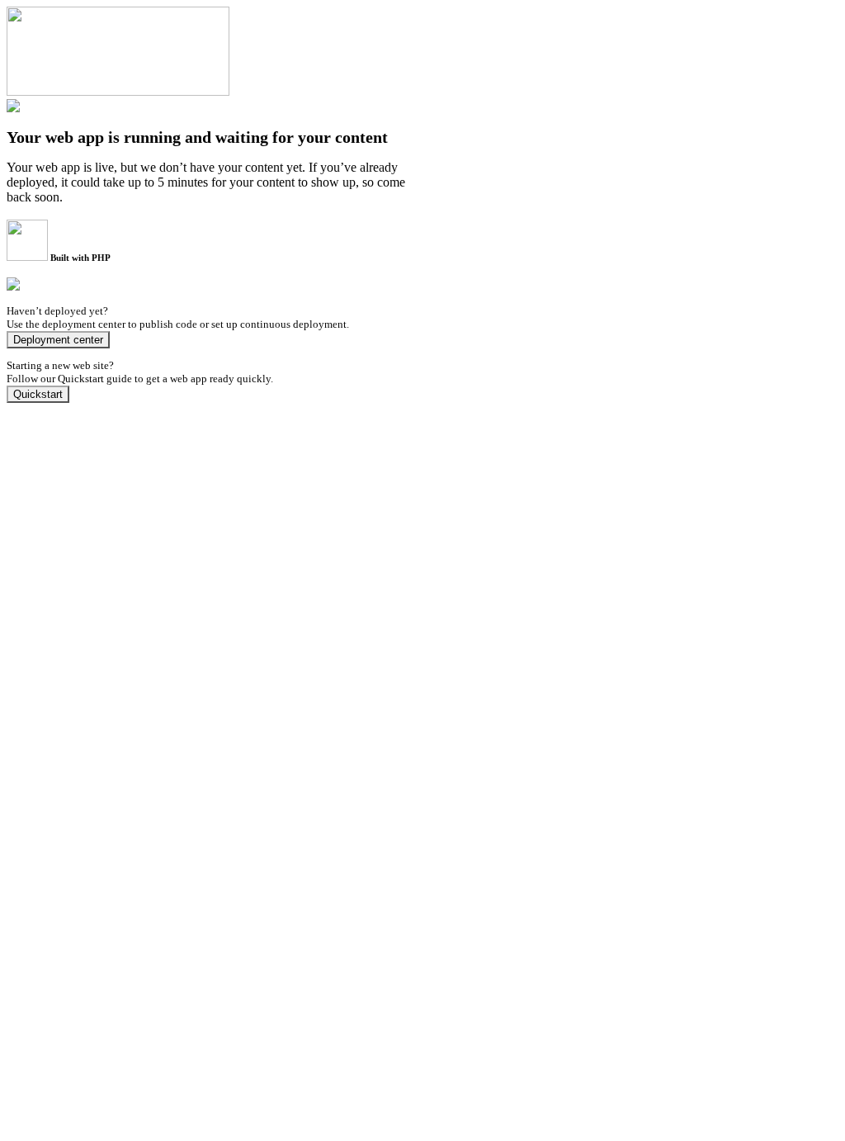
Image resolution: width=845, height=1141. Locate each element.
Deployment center (58, 340)
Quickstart (38, 394)
